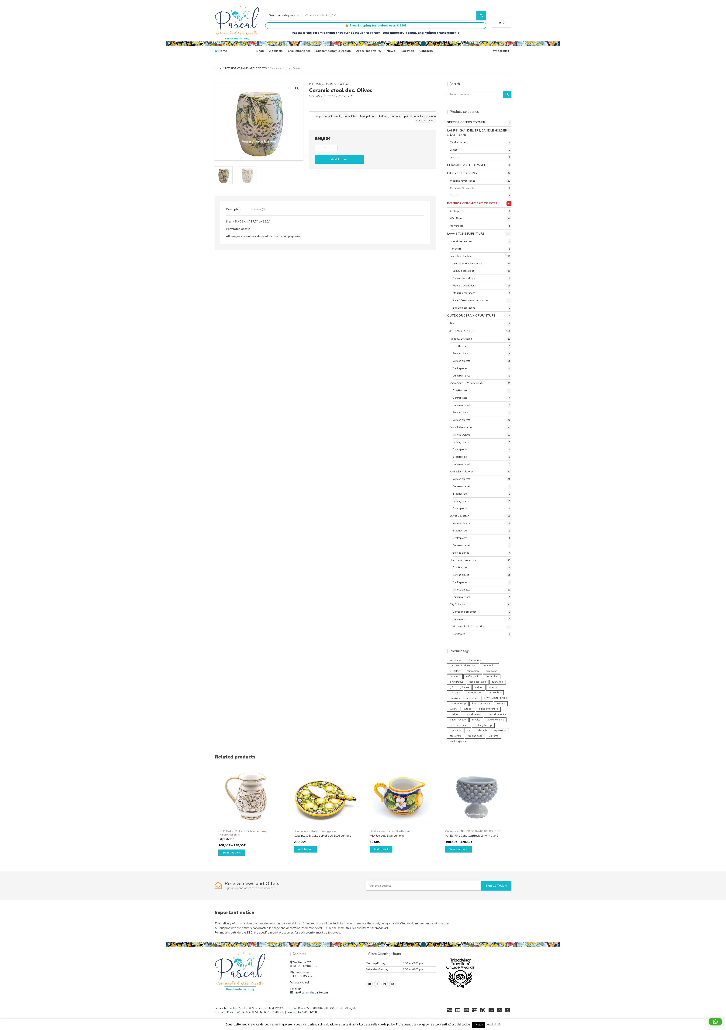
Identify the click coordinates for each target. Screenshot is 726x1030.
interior (493, 687)
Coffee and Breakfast (464, 612)
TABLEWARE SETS (461, 331)
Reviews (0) (258, 209)
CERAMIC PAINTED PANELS (467, 165)
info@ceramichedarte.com (311, 992)
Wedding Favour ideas (462, 181)
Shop (260, 51)
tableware (455, 736)
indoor (383, 116)
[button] (297, 88)
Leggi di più (493, 1024)
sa (468, 730)
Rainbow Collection (461, 339)
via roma (493, 736)
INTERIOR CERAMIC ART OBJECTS (246, 68)
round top (455, 730)
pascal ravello (458, 719)
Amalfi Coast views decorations (470, 300)
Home (222, 51)
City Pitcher (225, 839)
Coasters (455, 195)
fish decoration (477, 682)
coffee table (472, 676)
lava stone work (481, 703)
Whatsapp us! (299, 982)
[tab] (233, 209)
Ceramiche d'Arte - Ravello (231, 1008)
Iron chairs (456, 248)
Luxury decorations (463, 271)
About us (276, 51)
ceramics (455, 676)
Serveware (459, 634)
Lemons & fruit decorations (468, 263)
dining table (456, 682)
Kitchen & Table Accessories (468, 626)
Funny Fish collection (461, 427)
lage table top (474, 692)
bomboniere (489, 665)
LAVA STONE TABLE (495, 698)
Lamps (454, 150)
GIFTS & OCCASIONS (462, 173)
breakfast (455, 671)
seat (431, 120)
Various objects (461, 361)
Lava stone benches (461, 241)
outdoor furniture (488, 709)
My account (501, 51)
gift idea (464, 687)
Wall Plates (456, 218)
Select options (232, 852)
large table (495, 692)
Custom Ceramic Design (333, 51)
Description (233, 209)
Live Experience (299, 51)
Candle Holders (459, 142)
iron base (455, 692)
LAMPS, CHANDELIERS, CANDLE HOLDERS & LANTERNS (478, 132)
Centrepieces (457, 211)
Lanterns (455, 157)
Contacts (426, 51)
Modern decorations (464, 293)
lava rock (455, 698)
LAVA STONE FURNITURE (466, 234)
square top (500, 730)
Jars (452, 323)
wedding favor (458, 741)
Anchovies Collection (461, 471)
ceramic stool (332, 116)
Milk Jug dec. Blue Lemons (387, 836)
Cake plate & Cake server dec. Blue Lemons (322, 836)
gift (452, 687)
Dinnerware (459, 619)
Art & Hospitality (368, 51)
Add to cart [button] (305, 849)
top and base (475, 736)
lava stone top (458, 703)
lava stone (472, 698)
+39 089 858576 (302, 976)
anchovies (455, 660)
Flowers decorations (464, 285)
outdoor (395, 116)
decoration (492, 676)
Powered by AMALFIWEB (302, 1012)
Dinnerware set (461, 375)
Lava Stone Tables (460, 256)
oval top (454, 714)
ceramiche (350, 116)
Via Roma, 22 (302, 962)
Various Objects (461, 434)
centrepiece (473, 671)
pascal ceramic (474, 714)
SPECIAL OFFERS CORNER (466, 122)
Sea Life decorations (464, 308)
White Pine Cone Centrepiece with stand (471, 836)
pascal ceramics (414, 116)
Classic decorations (464, 278)
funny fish (497, 682)
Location (407, 51)
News (391, 51)
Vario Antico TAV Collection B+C (468, 383)
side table (481, 730)
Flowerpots (456, 226)
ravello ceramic (495, 719)
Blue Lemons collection (463, 560)
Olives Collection (459, 516)
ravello (476, 719)
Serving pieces (461, 353)
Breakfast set (460, 346)
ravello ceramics (425, 118)
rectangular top (483, 725)
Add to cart (339, 159)
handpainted (367, 116)
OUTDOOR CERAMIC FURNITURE (471, 316)
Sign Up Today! (496, 886)
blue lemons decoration (463, 665)
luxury (453, 709)
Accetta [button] (479, 1024)
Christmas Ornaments (462, 188)
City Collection (458, 604)
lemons (500, 703)
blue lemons (474, 660)
